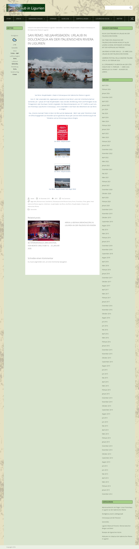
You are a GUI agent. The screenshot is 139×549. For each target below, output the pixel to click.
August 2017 (106, 286)
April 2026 (105, 85)
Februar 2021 (106, 181)
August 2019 (106, 225)
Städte (18, 19)
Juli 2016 (104, 322)
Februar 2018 (106, 270)
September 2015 (107, 362)
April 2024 (105, 117)
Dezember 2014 (107, 398)
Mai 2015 (105, 378)
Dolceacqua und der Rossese (111, 518)
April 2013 (105, 478)
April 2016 (105, 334)
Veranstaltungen (36, 19)
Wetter (119, 19)
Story (9, 19)
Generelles (34, 209)
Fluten (84, 201)
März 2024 (105, 121)
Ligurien (41, 204)
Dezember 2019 (107, 209)
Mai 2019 (105, 230)
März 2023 (105, 137)
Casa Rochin (49, 201)
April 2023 (105, 133)
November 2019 (107, 214)
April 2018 (105, 262)
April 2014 (105, 430)
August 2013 (106, 462)
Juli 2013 (104, 466)
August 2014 (106, 414)
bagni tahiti (34, 201)
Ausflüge (65, 19)
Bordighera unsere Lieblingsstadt (112, 514)
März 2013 (105, 482)
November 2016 (107, 310)
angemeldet (38, 262)
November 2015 (107, 354)
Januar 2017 (106, 302)
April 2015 (105, 382)
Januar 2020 (106, 205)
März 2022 (105, 161)
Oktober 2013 (106, 454)
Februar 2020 (106, 201)
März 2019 (105, 233)
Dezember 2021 (107, 169)
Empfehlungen (82, 19)
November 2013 (107, 450)
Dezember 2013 (107, 446)
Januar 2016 (106, 346)
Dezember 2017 (107, 278)
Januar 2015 (106, 394)
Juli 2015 (104, 370)
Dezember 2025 (107, 97)
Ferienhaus (79, 201)
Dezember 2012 (107, 494)
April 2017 (105, 290)
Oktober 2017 (106, 282)
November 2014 (107, 402)
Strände (53, 19)
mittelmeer (47, 204)
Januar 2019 (106, 242)
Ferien (74, 201)
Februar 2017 (106, 298)
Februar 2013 (106, 486)
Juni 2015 (105, 374)
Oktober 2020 (106, 193)
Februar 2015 (106, 390)
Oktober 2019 (106, 217)
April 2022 (105, 157)
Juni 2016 (105, 326)
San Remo (62, 204)
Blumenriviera (41, 201)
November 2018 (107, 250)
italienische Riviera (33, 204)
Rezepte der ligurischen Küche (111, 532)
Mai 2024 (105, 113)
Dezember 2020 (107, 189)
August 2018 (106, 258)
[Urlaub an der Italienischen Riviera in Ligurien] (25, 8)
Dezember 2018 (107, 246)
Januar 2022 (106, 165)
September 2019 (107, 222)
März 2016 (105, 338)
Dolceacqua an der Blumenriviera (62, 201)
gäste (88, 201)
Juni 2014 (105, 422)
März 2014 (105, 434)
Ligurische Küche (102, 19)
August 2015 (106, 366)
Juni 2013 (105, 470)
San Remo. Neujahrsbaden (73, 204)
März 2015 (105, 386)
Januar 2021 (106, 185)
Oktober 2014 (106, 406)
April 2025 (105, 101)
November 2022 (107, 153)
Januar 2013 (106, 490)
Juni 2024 (105, 109)
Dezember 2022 (107, 149)
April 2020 (105, 197)
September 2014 (107, 410)
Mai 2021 (105, 173)
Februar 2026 (106, 89)
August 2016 (106, 318)
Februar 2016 (106, 342)
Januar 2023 (106, 145)
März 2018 (105, 266)
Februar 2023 (106, 141)
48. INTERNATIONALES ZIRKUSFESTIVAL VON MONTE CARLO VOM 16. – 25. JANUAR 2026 (43, 246)
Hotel (92, 201)
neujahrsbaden (55, 204)
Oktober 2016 (106, 314)
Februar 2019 (106, 238)
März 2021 (105, 177)
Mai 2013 (105, 474)
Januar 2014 (106, 442)
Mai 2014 (105, 426)
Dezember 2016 (107, 306)
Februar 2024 (106, 125)
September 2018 (107, 254)
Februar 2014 (106, 438)
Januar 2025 (106, 105)
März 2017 (105, 294)
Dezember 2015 (107, 350)
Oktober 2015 (106, 358)
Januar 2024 (106, 129)
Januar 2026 (106, 93)
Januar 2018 (106, 274)
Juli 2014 (104, 418)
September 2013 (107, 458)
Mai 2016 (105, 330)
